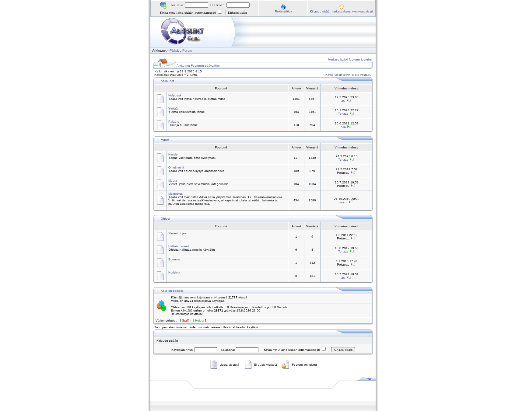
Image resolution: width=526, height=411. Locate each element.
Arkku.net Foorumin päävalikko (198, 65)
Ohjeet (165, 218)
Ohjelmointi (176, 167)
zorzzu (343, 202)
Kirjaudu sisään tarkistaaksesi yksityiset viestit (341, 11)
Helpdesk (174, 95)
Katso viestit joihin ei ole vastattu (348, 74)
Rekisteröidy (283, 11)
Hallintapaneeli (178, 246)
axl (343, 100)
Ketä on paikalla (172, 290)
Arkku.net (167, 80)
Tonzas (343, 113)
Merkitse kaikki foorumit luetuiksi (350, 59)
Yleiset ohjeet (178, 233)
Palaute (173, 121)
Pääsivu (175, 50)
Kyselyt (173, 154)
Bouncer (174, 259)
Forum (187, 50)
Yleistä (173, 108)
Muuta (165, 139)
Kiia (343, 126)
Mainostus (175, 193)
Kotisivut (174, 272)
